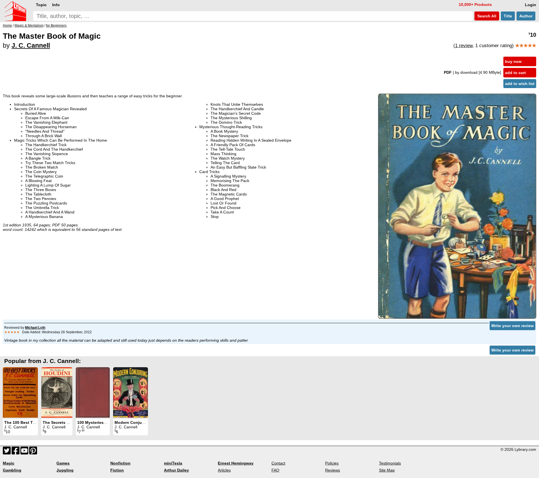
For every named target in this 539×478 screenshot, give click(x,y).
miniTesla (173, 463)
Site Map (387, 470)
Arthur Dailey (176, 470)
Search (486, 16)
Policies (332, 463)
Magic (8, 463)
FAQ (275, 470)
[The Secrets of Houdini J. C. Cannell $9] (56, 392)
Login (530, 5)
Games (63, 463)
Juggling (65, 470)
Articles (224, 470)
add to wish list (520, 83)
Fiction (117, 470)
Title (508, 16)
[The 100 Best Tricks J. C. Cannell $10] (20, 392)
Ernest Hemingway (235, 463)
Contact (278, 463)
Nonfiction (120, 463)
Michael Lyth (35, 328)
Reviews (332, 470)
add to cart (515, 72)
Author (526, 16)
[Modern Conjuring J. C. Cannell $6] (130, 392)
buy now (513, 61)
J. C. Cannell (31, 45)
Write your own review (512, 325)
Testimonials (390, 463)
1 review (463, 45)
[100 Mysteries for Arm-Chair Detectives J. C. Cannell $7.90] (93, 392)
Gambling (12, 470)
